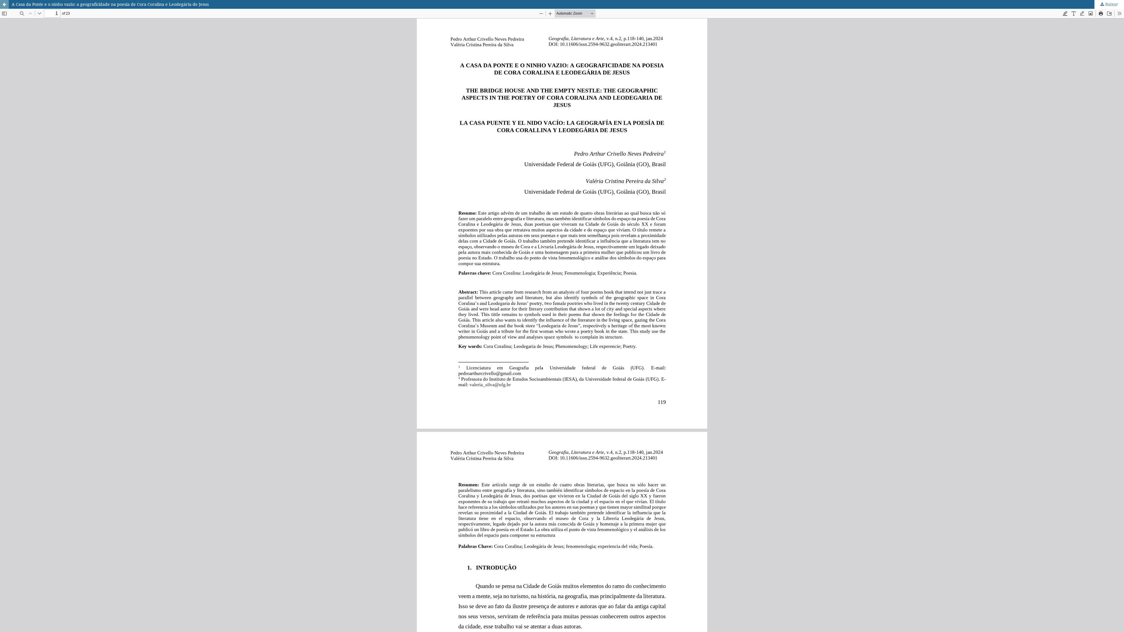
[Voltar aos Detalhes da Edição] (4, 4)
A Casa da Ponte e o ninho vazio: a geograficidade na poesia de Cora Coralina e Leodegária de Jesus (110, 4)
